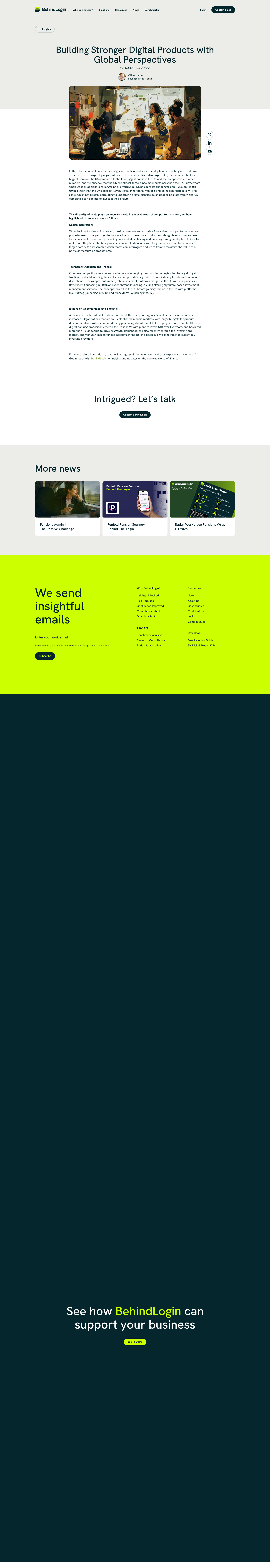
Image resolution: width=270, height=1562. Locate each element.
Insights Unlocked (148, 595)
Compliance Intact (148, 611)
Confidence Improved (150, 606)
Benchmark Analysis (149, 635)
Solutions (104, 10)
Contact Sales (223, 9)
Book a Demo (135, 1341)
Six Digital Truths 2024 (202, 645)
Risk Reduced (145, 601)
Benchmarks (152, 10)
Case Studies (196, 606)
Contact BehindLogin (135, 414)
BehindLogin (99, 358)
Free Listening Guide (200, 640)
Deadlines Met (146, 616)
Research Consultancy (151, 640)
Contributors (196, 611)
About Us (193, 601)
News (136, 10)
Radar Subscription (149, 645)
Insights (46, 29)
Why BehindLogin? (83, 10)
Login (203, 10)
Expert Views (143, 68)
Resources (121, 10)
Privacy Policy (101, 645)
